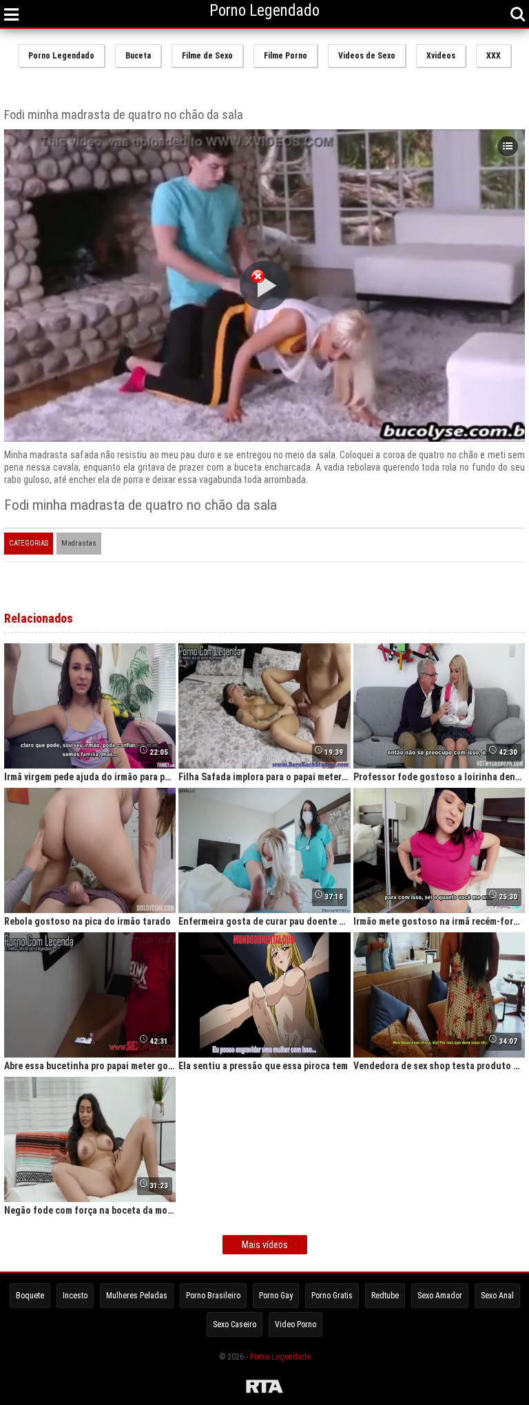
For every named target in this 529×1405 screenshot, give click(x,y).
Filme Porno (285, 56)
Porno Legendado (61, 56)
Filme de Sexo (207, 56)
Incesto (75, 1295)
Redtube (385, 1295)
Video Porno (295, 1324)
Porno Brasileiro (213, 1295)
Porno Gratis (332, 1295)
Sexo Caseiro (234, 1324)
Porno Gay (276, 1295)
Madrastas (78, 543)
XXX (493, 56)
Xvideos (440, 56)
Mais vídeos (265, 1244)
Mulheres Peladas (136, 1295)
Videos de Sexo (366, 56)
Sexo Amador (439, 1295)
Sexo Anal (497, 1295)
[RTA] (264, 1388)
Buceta (138, 56)
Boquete (30, 1295)
